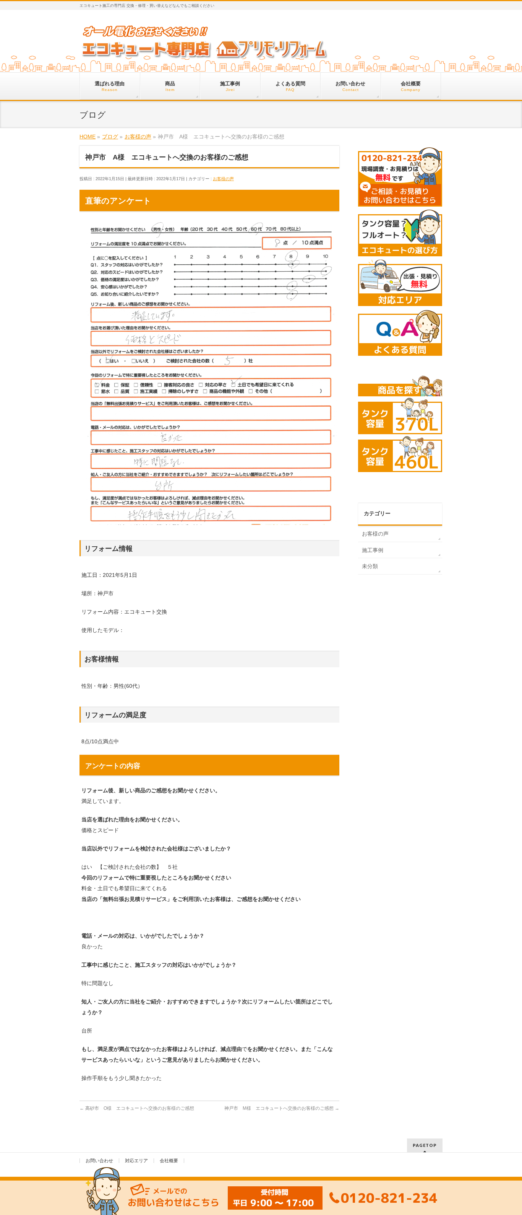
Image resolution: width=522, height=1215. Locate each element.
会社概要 (169, 1160)
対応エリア (136, 1160)
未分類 (370, 566)
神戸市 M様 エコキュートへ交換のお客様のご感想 (281, 1108)
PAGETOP (425, 1145)
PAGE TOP (504, 1172)
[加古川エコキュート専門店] (204, 52)
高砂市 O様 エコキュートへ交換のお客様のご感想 (136, 1108)
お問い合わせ (99, 1160)
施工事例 (372, 550)
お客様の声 (223, 178)
